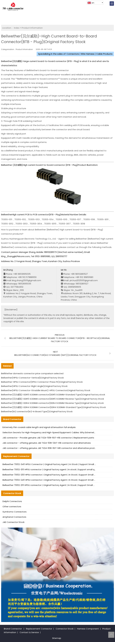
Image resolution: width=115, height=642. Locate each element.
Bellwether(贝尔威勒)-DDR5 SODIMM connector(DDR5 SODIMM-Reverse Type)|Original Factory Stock (52, 398)
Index (16, 27)
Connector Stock (64, 628)
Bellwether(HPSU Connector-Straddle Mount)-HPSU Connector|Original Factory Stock (45, 390)
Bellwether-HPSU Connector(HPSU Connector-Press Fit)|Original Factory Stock (42, 381)
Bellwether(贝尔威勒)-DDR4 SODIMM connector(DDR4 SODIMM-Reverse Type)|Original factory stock (52, 403)
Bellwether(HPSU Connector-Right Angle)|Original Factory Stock (34, 386)
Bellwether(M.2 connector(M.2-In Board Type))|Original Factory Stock (37, 411)
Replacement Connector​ (39, 628)
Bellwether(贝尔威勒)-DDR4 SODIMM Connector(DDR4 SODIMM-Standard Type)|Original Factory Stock (53, 407)
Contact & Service (29, 632)
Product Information (32, 27)
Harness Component (88, 628)
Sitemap (56, 638)
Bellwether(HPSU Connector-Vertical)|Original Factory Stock (32, 377)
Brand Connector (13, 628)
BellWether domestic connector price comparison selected (32, 373)
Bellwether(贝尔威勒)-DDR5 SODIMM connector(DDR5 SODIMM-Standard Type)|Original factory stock (53, 394)
